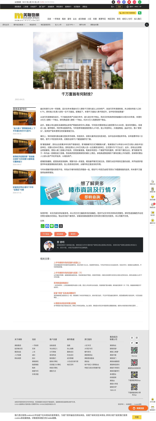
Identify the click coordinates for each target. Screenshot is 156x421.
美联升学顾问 (114, 368)
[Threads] (132, 338)
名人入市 (58, 25)
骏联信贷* (113, 387)
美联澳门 (113, 358)
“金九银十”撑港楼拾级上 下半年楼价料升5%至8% (24, 129)
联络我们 (53, 358)
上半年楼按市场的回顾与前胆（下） (68, 273)
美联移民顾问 (114, 364)
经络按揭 (113, 377)
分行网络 (53, 352)
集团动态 (18, 352)
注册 (119, 7)
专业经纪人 (54, 349)
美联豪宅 (35, 361)
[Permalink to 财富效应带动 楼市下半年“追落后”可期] (24, 177)
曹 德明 (60, 242)
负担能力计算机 (55, 364)
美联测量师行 (114, 371)
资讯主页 (6, 25)
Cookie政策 (51, 418)
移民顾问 (59, 7)
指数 (68, 345)
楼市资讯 (88, 352)
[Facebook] (132, 343)
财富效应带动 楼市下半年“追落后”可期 (23, 188)
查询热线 (53, 355)
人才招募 (18, 355)
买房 (33, 349)
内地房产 (33, 7)
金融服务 (51, 7)
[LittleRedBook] (134, 362)
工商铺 (25, 7)
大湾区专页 (89, 349)
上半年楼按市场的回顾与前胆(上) (67, 263)
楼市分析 (82, 25)
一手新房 (35, 345)
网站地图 (18, 358)
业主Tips (69, 25)
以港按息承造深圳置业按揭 (65, 303)
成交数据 (70, 358)
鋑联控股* (113, 349)
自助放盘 (53, 345)
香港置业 (113, 374)
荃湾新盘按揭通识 (61, 283)
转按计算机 (54, 368)
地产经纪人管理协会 (92, 364)
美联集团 (18, 7)
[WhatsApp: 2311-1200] (139, 2)
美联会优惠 (94, 25)
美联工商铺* (114, 352)
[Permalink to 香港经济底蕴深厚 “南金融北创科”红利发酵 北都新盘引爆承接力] (24, 147)
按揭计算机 (54, 361)
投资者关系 (19, 349)
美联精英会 (89, 355)
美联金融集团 (114, 361)
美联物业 (113, 345)
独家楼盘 (35, 364)
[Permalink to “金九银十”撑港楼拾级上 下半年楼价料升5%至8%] (24, 118)
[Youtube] (136, 343)
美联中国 (113, 355)
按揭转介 (68, 7)
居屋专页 (35, 371)
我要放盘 (140, 408)
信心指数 (70, 349)
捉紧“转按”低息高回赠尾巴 (65, 293)
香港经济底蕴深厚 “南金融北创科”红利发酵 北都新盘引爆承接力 (23, 159)
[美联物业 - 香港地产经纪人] (27, 17)
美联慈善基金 (89, 358)
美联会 (84, 7)
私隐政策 (129, 404)
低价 (33, 358)
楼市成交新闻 (18, 25)
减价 (33, 355)
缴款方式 (53, 371)
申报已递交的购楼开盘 (92, 368)
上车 (33, 352)
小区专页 (88, 345)
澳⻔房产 (42, 7)
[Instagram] (136, 338)
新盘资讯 (33, 25)
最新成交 (70, 352)
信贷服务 (77, 7)
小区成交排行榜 (72, 361)
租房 (33, 368)
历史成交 (70, 355)
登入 (112, 7)
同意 (137, 417)
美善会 (87, 361)
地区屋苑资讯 (45, 25)
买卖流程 (35, 374)
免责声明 (120, 404)
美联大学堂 (114, 384)
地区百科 (70, 364)
